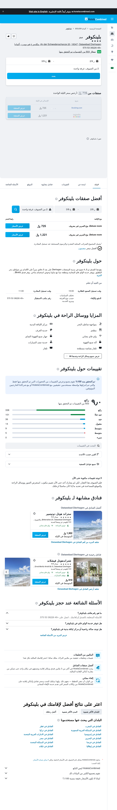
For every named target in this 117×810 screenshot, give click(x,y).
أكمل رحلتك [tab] (51, 711)
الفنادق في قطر (46, 726)
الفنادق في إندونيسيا (92, 734)
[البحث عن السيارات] (112, 40)
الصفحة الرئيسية (95, 28)
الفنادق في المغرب (93, 726)
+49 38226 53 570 (92, 47)
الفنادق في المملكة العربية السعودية (86, 730)
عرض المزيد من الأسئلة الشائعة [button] (53, 635)
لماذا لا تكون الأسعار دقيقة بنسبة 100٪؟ (81, 778)
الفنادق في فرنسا (94, 742)
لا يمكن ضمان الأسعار (41, 759)
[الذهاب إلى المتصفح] (112, 52)
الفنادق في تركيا (46, 730)
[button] (3, 11)
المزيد (99, 275)
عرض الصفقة (40, 534)
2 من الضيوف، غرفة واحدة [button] (86, 68)
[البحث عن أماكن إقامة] (112, 34)
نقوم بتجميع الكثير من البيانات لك (84, 773)
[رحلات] (112, 60)
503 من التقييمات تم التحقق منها (74, 51)
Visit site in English (38, 11)
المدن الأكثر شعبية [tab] (69, 711)
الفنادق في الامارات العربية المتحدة (38, 734)
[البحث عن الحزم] (112, 46)
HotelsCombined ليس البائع (86, 768)
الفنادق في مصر (46, 738)
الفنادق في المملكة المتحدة (41, 742)
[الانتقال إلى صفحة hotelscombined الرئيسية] (95, 19)
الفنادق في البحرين (93, 738)
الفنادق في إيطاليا (94, 746)
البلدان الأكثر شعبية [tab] (91, 711)
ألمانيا (84, 28)
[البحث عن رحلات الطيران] (112, 28)
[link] (75, 542)
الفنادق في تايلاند (46, 746)
